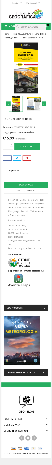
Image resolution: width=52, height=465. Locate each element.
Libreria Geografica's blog (21, 372)
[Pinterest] (27, 158)
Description (26, 184)
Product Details (26, 190)
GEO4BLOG (26, 411)
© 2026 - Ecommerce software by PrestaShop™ (26, 453)
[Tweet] (17, 158)
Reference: (8, 127)
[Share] (7, 158)
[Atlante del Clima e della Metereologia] (22, 340)
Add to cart (27, 146)
